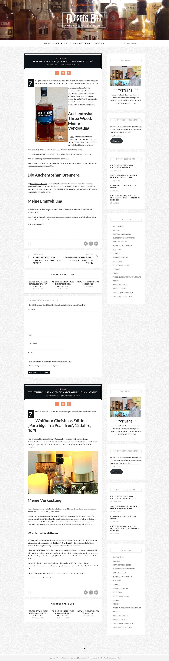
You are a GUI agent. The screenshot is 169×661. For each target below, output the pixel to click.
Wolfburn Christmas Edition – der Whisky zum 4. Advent (47, 260)
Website (30, 352)
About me (99, 43)
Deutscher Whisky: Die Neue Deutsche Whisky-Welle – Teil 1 (38, 284)
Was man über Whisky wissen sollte (127, 277)
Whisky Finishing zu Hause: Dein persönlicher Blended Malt (63, 284)
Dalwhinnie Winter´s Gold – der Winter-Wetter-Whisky (79, 260)
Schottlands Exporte (121, 265)
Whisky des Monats (120, 285)
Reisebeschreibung (120, 257)
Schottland (62, 43)
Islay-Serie (117, 250)
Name (30, 335)
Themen (63, 58)
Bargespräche (118, 226)
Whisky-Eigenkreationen (123, 293)
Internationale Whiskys (122, 246)
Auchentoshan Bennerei (38, 184)
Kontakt (116, 254)
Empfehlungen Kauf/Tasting (124, 238)
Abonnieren (116, 141)
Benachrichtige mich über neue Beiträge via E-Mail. (46, 366)
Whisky (48, 43)
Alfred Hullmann (65, 65)
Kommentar (32, 309)
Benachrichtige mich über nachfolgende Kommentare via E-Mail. (51, 361)
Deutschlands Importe (122, 234)
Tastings (116, 269)
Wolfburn (31, 540)
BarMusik (116, 230)
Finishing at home (120, 242)
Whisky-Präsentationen (122, 296)
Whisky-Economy (81, 43)
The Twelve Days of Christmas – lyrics (41, 556)
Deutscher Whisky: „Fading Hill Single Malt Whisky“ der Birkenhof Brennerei (125, 198)
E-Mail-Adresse (33, 343)
